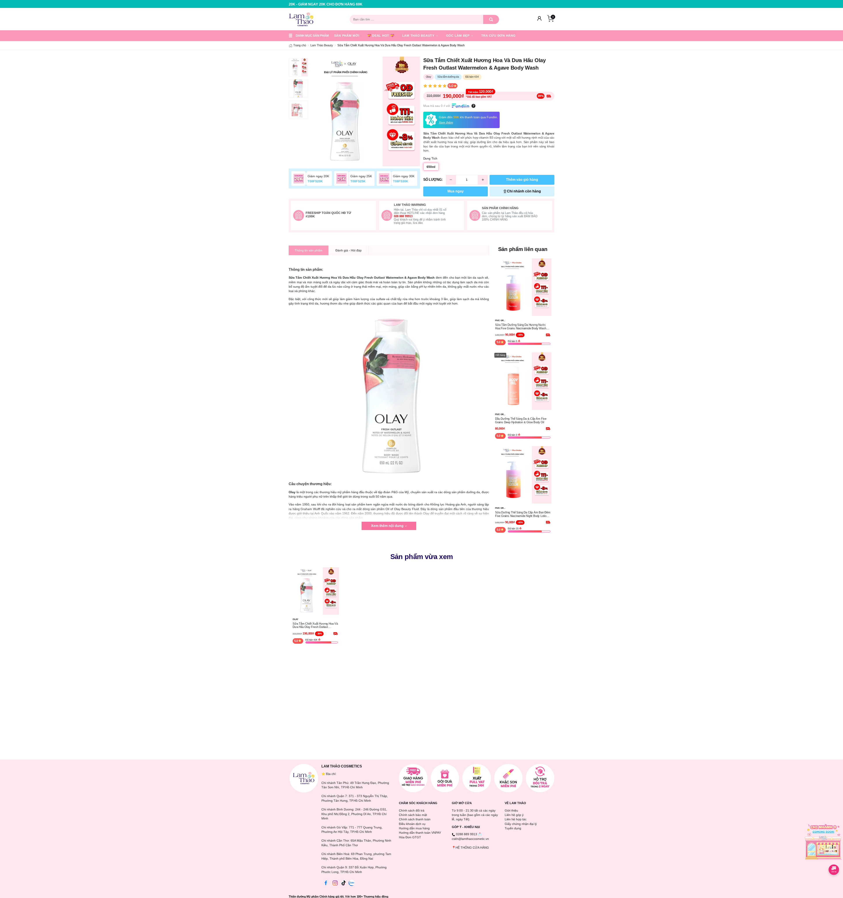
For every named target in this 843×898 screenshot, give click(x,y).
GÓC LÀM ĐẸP (458, 35)
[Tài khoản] (539, 19)
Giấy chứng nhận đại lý (521, 824)
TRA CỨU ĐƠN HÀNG (498, 35)
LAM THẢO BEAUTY (419, 35)
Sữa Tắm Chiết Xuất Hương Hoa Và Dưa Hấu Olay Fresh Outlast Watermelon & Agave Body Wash (315, 625)
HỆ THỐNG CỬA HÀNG (472, 847)
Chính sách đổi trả (411, 810)
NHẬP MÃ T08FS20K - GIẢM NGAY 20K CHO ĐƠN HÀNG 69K (325, 4)
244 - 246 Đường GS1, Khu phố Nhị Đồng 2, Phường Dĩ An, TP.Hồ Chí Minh (354, 814)
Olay (428, 76)
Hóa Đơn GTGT (410, 837)
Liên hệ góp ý (514, 815)
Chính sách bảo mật (413, 815)
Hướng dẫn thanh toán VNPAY (420, 832)
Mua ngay (455, 191)
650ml (431, 166)
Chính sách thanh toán (415, 819)
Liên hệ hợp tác (515, 819)
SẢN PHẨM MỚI (346, 35)
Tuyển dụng (513, 828)
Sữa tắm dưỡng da (448, 76)
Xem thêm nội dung (387, 526)
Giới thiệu (511, 810)
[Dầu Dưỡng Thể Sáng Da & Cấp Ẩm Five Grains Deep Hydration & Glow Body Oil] (522, 381)
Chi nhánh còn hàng (524, 191)
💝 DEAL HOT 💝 (380, 35)
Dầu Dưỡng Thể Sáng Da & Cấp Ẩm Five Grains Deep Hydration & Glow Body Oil (520, 420)
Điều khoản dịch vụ (412, 824)
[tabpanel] (365, 111)
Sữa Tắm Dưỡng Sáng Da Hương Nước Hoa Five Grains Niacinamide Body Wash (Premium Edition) (520, 326)
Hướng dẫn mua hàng (414, 828)
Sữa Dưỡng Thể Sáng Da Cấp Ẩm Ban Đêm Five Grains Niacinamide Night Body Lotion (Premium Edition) (522, 514)
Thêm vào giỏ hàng (522, 179)
